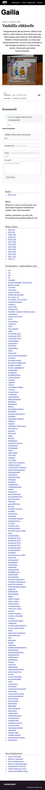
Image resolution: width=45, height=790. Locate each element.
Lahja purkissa (14, 378)
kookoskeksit (13, 577)
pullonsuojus (13, 650)
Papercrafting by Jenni (17, 769)
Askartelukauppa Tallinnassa (20, 283)
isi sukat (11, 524)
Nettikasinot (16, 2)
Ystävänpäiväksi (15, 487)
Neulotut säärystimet (16, 414)
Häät (10, 326)
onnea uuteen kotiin (16, 628)
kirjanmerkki (13, 575)
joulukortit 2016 (14, 543)
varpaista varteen (15, 723)
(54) (12, 245)
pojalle (11, 643)
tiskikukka (12, 706)
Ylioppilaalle (13, 485)
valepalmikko (13, 721)
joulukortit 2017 (14, 545)
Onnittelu (11, 416)
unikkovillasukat (14, 716)
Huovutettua (13, 322)
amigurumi (12, 492)
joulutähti (12, 553)
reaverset (12, 665)
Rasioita (11, 431)
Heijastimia (12, 314)
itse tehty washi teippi (17, 531)
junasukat (12, 558)
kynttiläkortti (13, 592)
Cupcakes (12, 290)
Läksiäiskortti (13, 397)
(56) (12, 247)
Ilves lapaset (13, 329)
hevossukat (12, 514)
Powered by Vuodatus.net (34, 787)
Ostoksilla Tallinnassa (17, 426)
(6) (11, 232)
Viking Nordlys (14, 477)
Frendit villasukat (15, 302)
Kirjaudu (40, 2)
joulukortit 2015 (14, 541)
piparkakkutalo (14, 635)
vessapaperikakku (15, 728)
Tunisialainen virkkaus (17, 468)
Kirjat (10, 351)
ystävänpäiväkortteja (16, 738)
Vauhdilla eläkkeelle (18, 25)
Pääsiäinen (12, 429)
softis (10, 682)
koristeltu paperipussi (17, 582)
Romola (11, 438)
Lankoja (11, 380)
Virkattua (11, 482)
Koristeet (11, 358)
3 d (9, 273)
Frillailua (11, 305)
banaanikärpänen (15, 497)
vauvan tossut (13, 726)
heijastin (11, 511)
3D (9, 275)
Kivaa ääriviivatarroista (17, 356)
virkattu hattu (13, 733)
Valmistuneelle (14, 472)
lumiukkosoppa (14, 606)
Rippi (10, 436)
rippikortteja (13, 667)
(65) (12, 249)
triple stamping (14, 708)
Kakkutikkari (13, 348)
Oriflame (11, 421)
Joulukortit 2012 (14, 336)
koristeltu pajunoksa (16, 580)
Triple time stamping (16, 463)
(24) (12, 235)
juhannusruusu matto (16, 555)
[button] (20, 2)
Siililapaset (12, 441)
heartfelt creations (15, 509)
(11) (12, 237)
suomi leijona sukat (16, 694)
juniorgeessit (13, 560)
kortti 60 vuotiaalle (15, 584)
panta (10, 631)
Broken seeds (13, 285)
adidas (11, 489)
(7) (11, 259)
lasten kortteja (14, 599)
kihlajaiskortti (13, 570)
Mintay (11, 407)
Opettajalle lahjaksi (16, 419)
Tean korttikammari (16, 762)
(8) (11, 230)
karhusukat (12, 565)
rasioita (11, 662)
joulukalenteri (13, 536)
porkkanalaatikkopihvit (17, 648)
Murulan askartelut (15, 759)
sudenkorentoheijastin (17, 689)
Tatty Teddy (12, 453)
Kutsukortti (12, 373)
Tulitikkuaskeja (14, 465)
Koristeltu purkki (14, 361)
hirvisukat (12, 516)
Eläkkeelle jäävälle (19, 98)
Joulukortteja (13, 341)
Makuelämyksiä (14, 399)
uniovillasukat (13, 718)
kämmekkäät (13, 594)
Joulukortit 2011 (14, 334)
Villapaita (12, 480)
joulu (10, 533)
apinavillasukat (14, 494)
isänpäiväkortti (14, 528)
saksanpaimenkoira (16, 670)
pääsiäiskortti (13, 655)
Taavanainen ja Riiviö (17, 766)
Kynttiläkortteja (14, 375)
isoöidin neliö (13, 526)
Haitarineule (13, 309)
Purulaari (11, 117)
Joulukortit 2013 (14, 339)
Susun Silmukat (14, 757)
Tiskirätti (11, 458)
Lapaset (11, 382)
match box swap (14, 609)
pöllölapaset (13, 657)
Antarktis (11, 280)
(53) (12, 252)
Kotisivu (22, 153)
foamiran (11, 502)
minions (11, 618)
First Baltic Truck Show (17, 300)
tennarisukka (13, 701)
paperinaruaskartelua (17, 633)
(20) (12, 254)
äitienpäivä (12, 740)
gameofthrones (14, 504)
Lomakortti (12, 395)
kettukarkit (12, 567)
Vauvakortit (12, 475)
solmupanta (13, 684)
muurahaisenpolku (15, 621)
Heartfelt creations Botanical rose (21, 312)
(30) (12, 242)
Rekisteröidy (31, 2)
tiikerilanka (12, 704)
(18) (12, 257)
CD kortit (11, 288)
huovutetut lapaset (15, 519)
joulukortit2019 (14, 550)
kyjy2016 (11, 589)
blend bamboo (14, 499)
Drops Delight (13, 292)
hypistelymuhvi (14, 521)
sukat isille (12, 691)
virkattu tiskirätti (14, 735)
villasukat (12, 730)
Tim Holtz (12, 455)
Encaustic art (13, 297)
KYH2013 (12, 346)
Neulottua (12, 412)
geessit (11, 507)
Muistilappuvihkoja (15, 409)
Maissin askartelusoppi (17, 764)
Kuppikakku (13, 370)
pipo (10, 638)
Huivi (10, 319)
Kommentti (8, 160)
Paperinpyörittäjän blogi (18, 771)
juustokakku (13, 562)
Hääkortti (11, 324)
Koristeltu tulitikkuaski (17, 363)
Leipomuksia (13, 392)
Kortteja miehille (14, 365)
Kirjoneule (12, 353)
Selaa (24, 2)
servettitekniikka (14, 679)
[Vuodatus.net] (9, 784)
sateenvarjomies (15, 672)
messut (11, 611)
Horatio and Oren (15, 317)
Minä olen (12, 195)
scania (11, 674)
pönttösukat (13, 660)
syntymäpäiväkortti (15, 696)
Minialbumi (12, 404)
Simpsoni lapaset (15, 443)
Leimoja (11, 390)
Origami (11, 424)
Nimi (6, 138)
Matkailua (12, 402)
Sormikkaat (12, 446)
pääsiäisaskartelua (16, 653)
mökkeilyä (12, 623)
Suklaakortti (13, 448)
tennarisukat (13, 699)
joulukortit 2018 (14, 548)
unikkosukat (13, 713)
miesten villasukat (15, 616)
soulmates (12, 687)
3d (9, 278)
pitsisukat (12, 640)
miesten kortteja (14, 614)
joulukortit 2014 (14, 538)
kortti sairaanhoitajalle (17, 587)
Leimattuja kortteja (15, 387)
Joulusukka (12, 343)
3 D (9, 270)
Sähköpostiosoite (15, 146)
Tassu (10, 451)
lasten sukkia (13, 601)
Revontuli (12, 434)
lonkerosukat (13, 604)
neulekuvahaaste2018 (17, 626)
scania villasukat (15, 677)
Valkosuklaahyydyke (16, 470)
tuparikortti (12, 711)
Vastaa (9, 125)
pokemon (12, 645)
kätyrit (10, 597)
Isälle (10, 331)
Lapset (11, 385)
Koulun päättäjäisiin (16, 368)
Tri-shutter (12, 460)
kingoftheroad (13, 572)
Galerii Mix (12, 307)
